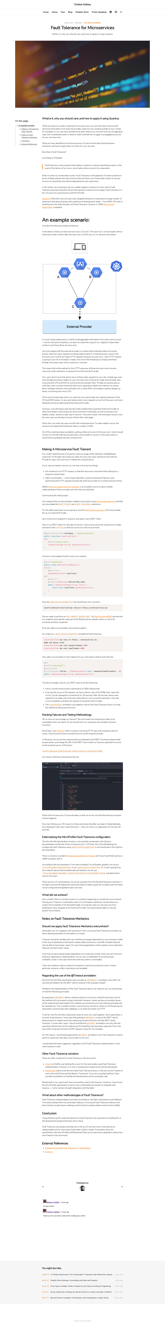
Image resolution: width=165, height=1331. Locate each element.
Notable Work (82, 12)
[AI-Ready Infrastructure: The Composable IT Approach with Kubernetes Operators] (82, 1274)
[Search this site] (121, 12)
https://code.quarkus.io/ (106, 501)
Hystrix (48, 1064)
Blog (70, 12)
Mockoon (60, 731)
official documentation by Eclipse (81, 856)
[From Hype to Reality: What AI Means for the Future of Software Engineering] (82, 1286)
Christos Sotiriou (82, 4)
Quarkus (45, 198)
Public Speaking (99, 12)
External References (29, 144)
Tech (63, 12)
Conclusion (25, 141)
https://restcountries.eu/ (95, 510)
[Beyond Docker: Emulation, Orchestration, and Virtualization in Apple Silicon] (82, 1298)
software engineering (92, 23)
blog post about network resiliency (65, 487)
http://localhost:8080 (103, 616)
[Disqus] (82, 1226)
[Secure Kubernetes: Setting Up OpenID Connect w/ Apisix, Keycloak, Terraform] (82, 1292)
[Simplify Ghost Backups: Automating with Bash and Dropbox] (82, 1280)
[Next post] (121, 1186)
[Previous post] (43, 1186)
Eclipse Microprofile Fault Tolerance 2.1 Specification (68, 1148)
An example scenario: (26, 125)
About (54, 12)
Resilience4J (50, 1070)
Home (46, 12)
